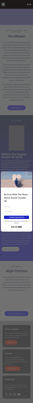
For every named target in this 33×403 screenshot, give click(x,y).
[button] (27, 4)
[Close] (30, 173)
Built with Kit (16, 226)
